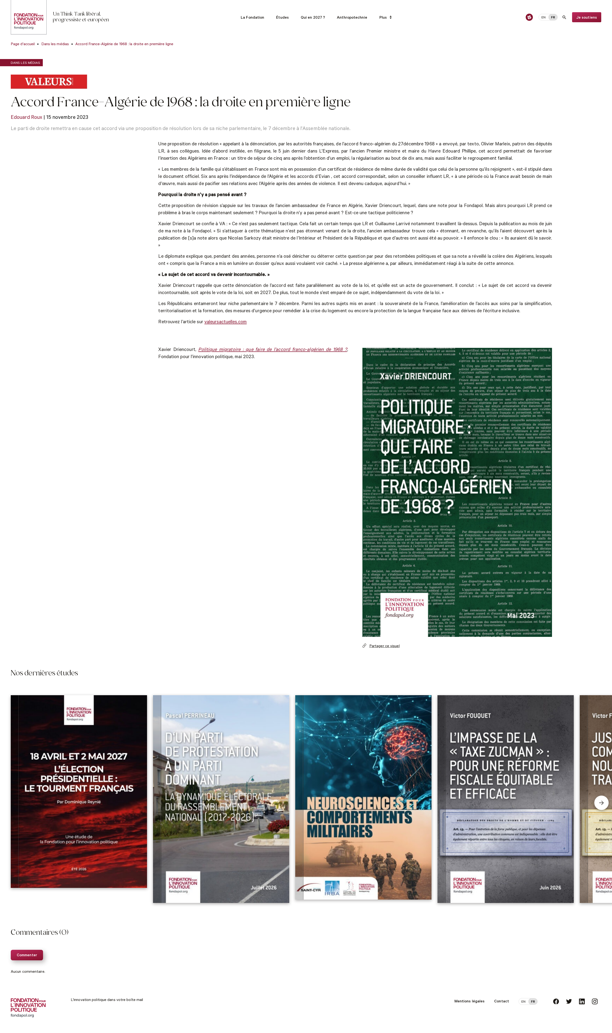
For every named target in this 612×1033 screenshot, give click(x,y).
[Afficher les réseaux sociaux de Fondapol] (529, 17)
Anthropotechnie (352, 18)
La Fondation (252, 18)
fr (553, 18)
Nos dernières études (44, 674)
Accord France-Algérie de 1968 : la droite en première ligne (124, 44)
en (543, 18)
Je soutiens (586, 18)
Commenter (27, 955)
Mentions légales (469, 1002)
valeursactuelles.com (225, 322)
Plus (383, 18)
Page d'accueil (23, 44)
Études (282, 18)
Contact (501, 1002)
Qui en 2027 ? (313, 18)
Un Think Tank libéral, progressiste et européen (81, 17)
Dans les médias (55, 44)
